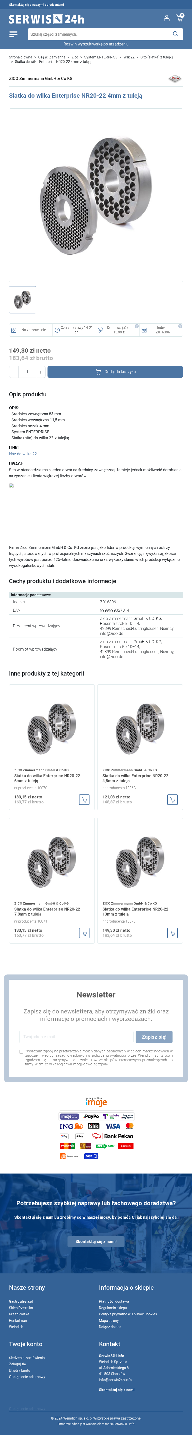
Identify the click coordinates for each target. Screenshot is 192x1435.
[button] (13, 372)
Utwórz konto (19, 1371)
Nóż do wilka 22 (23, 454)
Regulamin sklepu (113, 1308)
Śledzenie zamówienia (27, 1358)
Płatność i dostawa (114, 1301)
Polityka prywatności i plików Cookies (128, 1314)
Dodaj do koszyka (120, 371)
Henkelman (18, 1321)
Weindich (16, 1327)
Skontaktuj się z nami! (96, 1241)
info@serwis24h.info (115, 1380)
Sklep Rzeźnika (21, 1308)
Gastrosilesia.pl (21, 1301)
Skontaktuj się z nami (116, 1390)
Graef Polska (19, 1314)
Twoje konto (25, 1344)
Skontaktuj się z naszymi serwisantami (36, 4)
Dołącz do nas (110, 1327)
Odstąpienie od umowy (27, 1377)
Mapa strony (109, 1321)
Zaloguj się (17, 1364)
